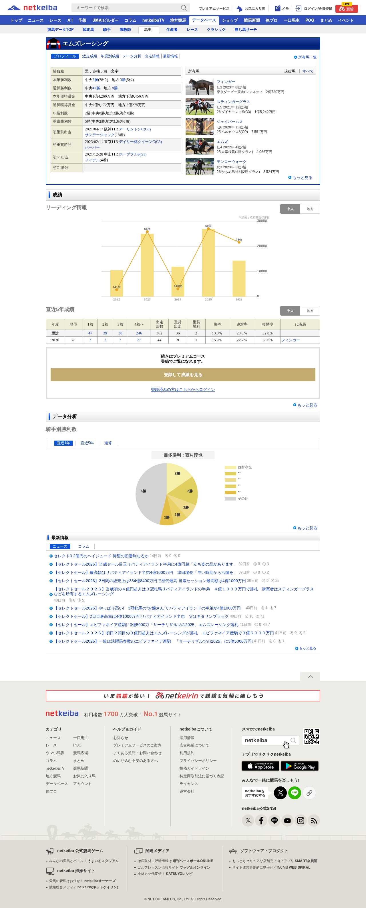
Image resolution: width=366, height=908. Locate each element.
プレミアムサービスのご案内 (137, 745)
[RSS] (314, 820)
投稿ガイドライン (194, 768)
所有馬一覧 (307, 57)
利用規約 (187, 752)
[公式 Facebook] (261, 820)
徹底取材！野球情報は (175, 860)
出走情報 (152, 56)
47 (90, 333)
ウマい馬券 (55, 752)
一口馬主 (292, 20)
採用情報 (187, 737)
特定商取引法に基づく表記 (202, 775)
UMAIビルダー (105, 20)
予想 (82, 20)
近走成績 (89, 56)
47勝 (96, 88)
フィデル (92, 160)
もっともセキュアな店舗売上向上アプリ (274, 860)
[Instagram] (301, 820)
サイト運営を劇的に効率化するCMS (271, 867)
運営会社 (187, 791)
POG (309, 20)
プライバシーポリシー (198, 760)
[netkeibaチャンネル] (287, 820)
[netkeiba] (39, 8)
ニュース (36, 20)
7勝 (95, 80)
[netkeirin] (183, 695)
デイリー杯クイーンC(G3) (140, 142)
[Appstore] (261, 766)
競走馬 (88, 29)
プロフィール (65, 56)
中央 (290, 209)
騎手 (107, 29)
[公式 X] (248, 820)
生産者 (172, 29)
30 (120, 333)
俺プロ (272, 20)
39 (105, 333)
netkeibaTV (153, 20)
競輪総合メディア (83, 886)
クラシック (216, 29)
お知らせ (120, 737)
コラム (130, 20)
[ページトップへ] (310, 676)
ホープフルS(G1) (132, 154)
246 (139, 333)
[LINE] (274, 820)
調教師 (125, 29)
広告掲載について (194, 745)
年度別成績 (110, 56)
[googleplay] (300, 766)
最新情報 (170, 56)
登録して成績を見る (183, 374)
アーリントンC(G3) (135, 129)
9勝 (115, 88)
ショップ (230, 20)
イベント (346, 20)
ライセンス (189, 783)
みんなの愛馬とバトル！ (84, 860)
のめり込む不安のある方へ (135, 760)
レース (55, 20)
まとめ (326, 20)
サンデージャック (100, 135)
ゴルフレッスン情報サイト (174, 867)
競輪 (348, 8)
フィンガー (290, 340)
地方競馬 (178, 20)
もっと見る (303, 177)
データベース (204, 20)
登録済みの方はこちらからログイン (183, 389)
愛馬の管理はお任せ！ (82, 880)
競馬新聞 (252, 20)
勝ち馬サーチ (246, 29)
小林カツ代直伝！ (165, 873)
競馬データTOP (60, 29)
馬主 (148, 29)
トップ (16, 20)
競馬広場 (80, 752)
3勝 (123, 80)
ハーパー (92, 147)
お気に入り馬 (84, 775)
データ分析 (132, 56)
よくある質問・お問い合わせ (137, 752)
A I (70, 20)
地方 (310, 209)
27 (139, 340)
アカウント (82, 783)
